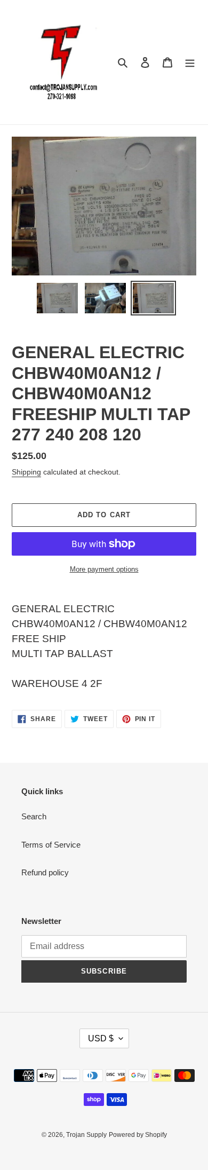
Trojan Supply (86, 1135)
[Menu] (190, 62)
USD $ (101, 1038)
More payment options (104, 569)
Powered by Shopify (138, 1135)
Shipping (26, 472)
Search (33, 816)
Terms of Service (51, 844)
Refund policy (45, 872)
